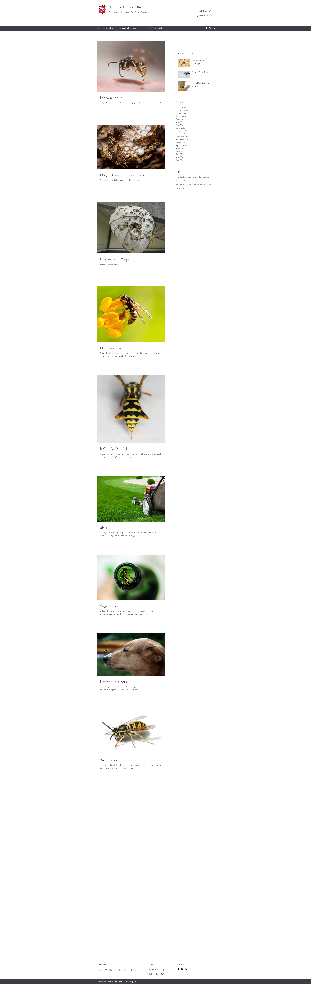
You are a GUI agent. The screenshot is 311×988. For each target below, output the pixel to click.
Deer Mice (206, 177)
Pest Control (180, 184)
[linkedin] (214, 28)
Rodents (196, 184)
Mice (194, 181)
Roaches (188, 184)
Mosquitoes (201, 181)
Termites (203, 184)
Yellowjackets (180, 188)
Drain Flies (179, 181)
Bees (189, 177)
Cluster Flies (197, 177)
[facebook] (206, 28)
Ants (177, 177)
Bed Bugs (183, 177)
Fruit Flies (187, 181)
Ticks (209, 184)
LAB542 (136, 982)
